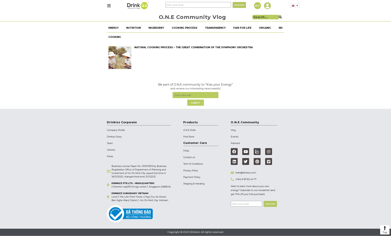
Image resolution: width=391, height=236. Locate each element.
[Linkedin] (234, 161)
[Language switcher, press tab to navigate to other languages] (295, 5)
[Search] (280, 17)
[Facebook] (234, 151)
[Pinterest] (257, 161)
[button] (257, 5)
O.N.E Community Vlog (192, 17)
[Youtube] (245, 151)
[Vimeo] (268, 161)
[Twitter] (245, 161)
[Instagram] (268, 151)
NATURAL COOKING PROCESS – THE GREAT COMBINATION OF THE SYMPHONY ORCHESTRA (193, 47)
